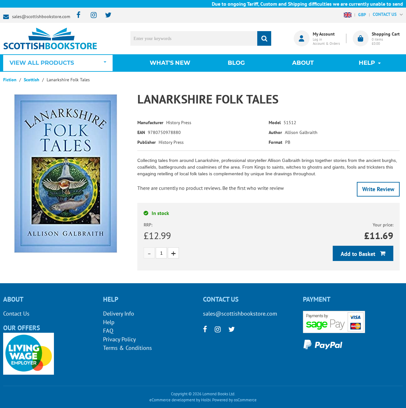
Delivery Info (118, 313)
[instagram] (91, 15)
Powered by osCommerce (234, 400)
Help (109, 322)
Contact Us (16, 313)
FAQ (108, 330)
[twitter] (105, 15)
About (303, 62)
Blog (236, 62)
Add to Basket (359, 254)
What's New (170, 62)
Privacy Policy (119, 339)
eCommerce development (172, 400)
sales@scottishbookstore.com (41, 16)
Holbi (206, 400)
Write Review (378, 189)
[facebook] (76, 15)
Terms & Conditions (127, 347)
